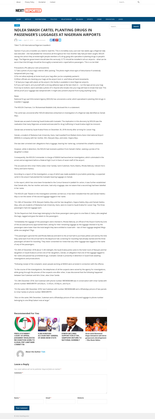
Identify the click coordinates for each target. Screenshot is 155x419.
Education (110, 19)
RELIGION (79, 19)
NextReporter (24, 416)
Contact (52, 2)
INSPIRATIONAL (40, 19)
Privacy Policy (29, 2)
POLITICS (54, 19)
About (18, 2)
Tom (20, 40)
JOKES (121, 19)
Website (81, 398)
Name (17, 398)
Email (48, 398)
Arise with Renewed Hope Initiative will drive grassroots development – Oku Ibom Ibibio (95, 336)
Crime (99, 19)
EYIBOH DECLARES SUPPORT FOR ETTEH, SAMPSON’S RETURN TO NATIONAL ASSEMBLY (72, 336)
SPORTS (90, 19)
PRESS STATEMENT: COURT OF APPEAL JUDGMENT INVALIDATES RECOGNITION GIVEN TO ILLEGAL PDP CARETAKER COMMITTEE (24, 339)
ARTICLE (28, 19)
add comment (40, 40)
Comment (18, 373)
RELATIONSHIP (66, 19)
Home (18, 19)
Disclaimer (42, 2)
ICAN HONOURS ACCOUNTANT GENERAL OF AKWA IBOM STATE (48, 335)
